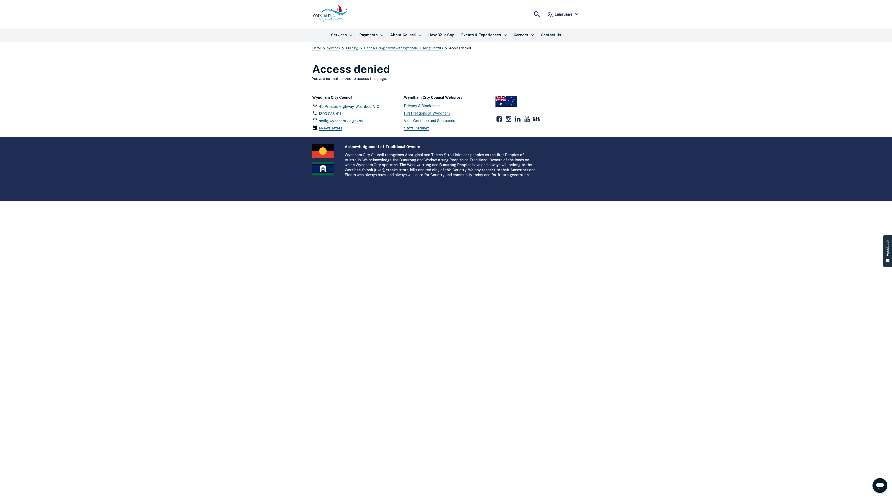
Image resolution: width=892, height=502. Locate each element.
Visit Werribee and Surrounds (429, 121)
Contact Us (551, 35)
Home (316, 48)
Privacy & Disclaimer (422, 106)
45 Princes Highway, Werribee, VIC (349, 106)
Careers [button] (524, 35)
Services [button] (342, 35)
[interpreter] (536, 119)
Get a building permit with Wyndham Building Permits (403, 48)
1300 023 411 (330, 114)
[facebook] (499, 119)
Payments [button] (372, 35)
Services (333, 48)
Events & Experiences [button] (484, 35)
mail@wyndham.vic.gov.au (341, 121)
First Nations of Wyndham (427, 113)
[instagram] (508, 119)
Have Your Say (441, 35)
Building (352, 48)
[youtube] (527, 119)
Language (560, 14)
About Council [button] (406, 35)
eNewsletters (330, 128)
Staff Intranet (416, 128)
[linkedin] (517, 119)
